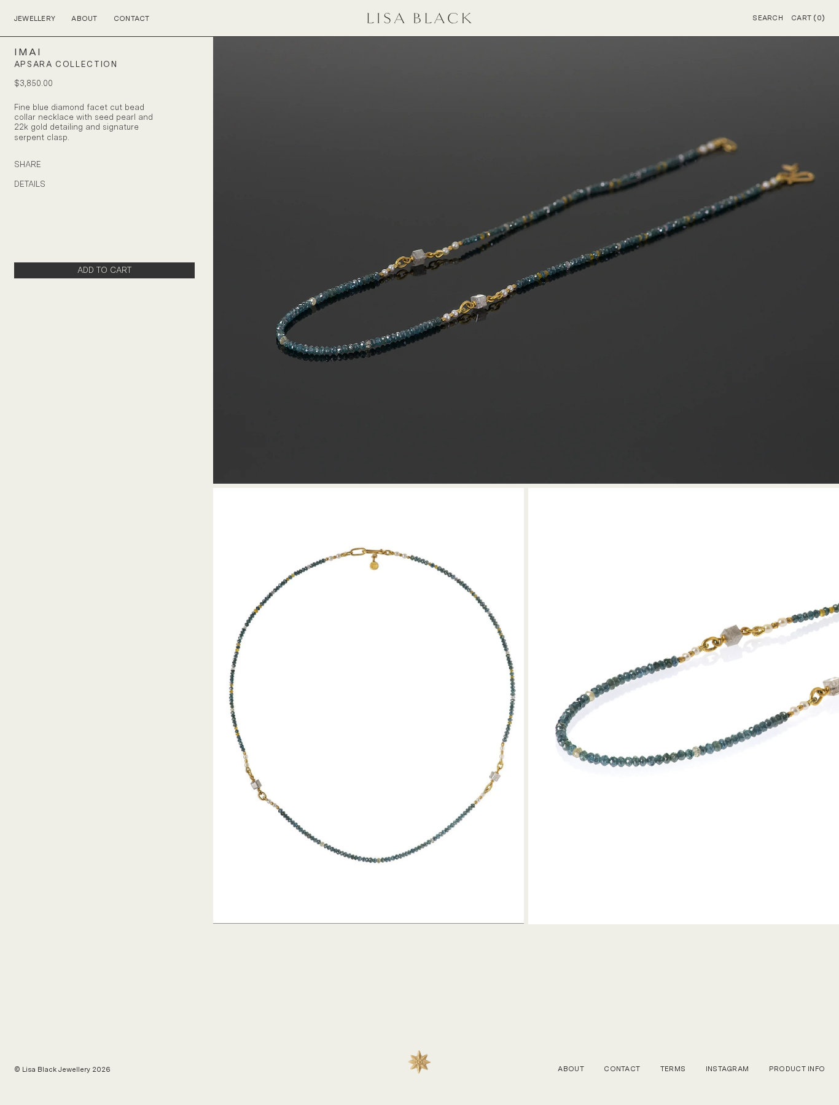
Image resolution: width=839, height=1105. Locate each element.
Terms (672, 1068)
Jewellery (35, 18)
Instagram (727, 1068)
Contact (132, 18)
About (84, 18)
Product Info (797, 1068)
